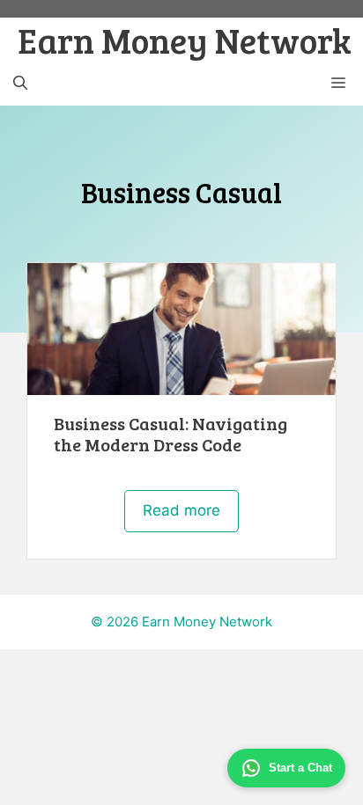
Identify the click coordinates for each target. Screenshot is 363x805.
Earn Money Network (185, 40)
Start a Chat (300, 767)
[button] (20, 84)
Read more (181, 510)
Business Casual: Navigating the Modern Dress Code (170, 434)
